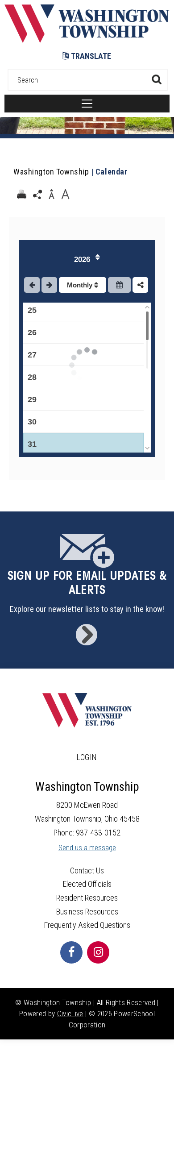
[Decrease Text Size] (51, 194)
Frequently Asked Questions (87, 925)
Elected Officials (87, 884)
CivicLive (70, 1013)
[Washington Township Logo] (87, 40)
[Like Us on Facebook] (71, 952)
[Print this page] (21, 194)
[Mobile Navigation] (87, 103)
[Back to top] (165, 1133)
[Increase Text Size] (65, 194)
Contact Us (87, 870)
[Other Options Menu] (140, 285)
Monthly (80, 285)
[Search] (156, 79)
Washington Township (51, 171)
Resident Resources (87, 897)
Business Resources (87, 911)
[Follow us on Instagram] (98, 952)
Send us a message (87, 848)
